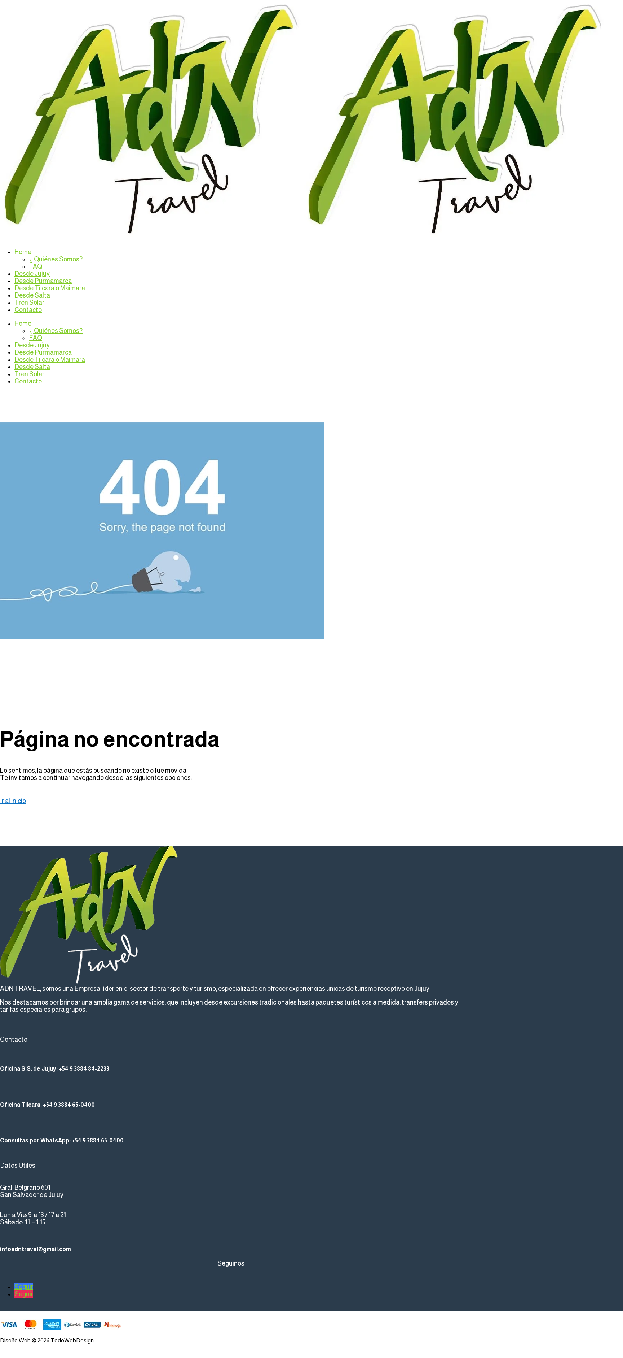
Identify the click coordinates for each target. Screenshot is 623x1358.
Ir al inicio (13, 800)
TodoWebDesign (72, 1340)
